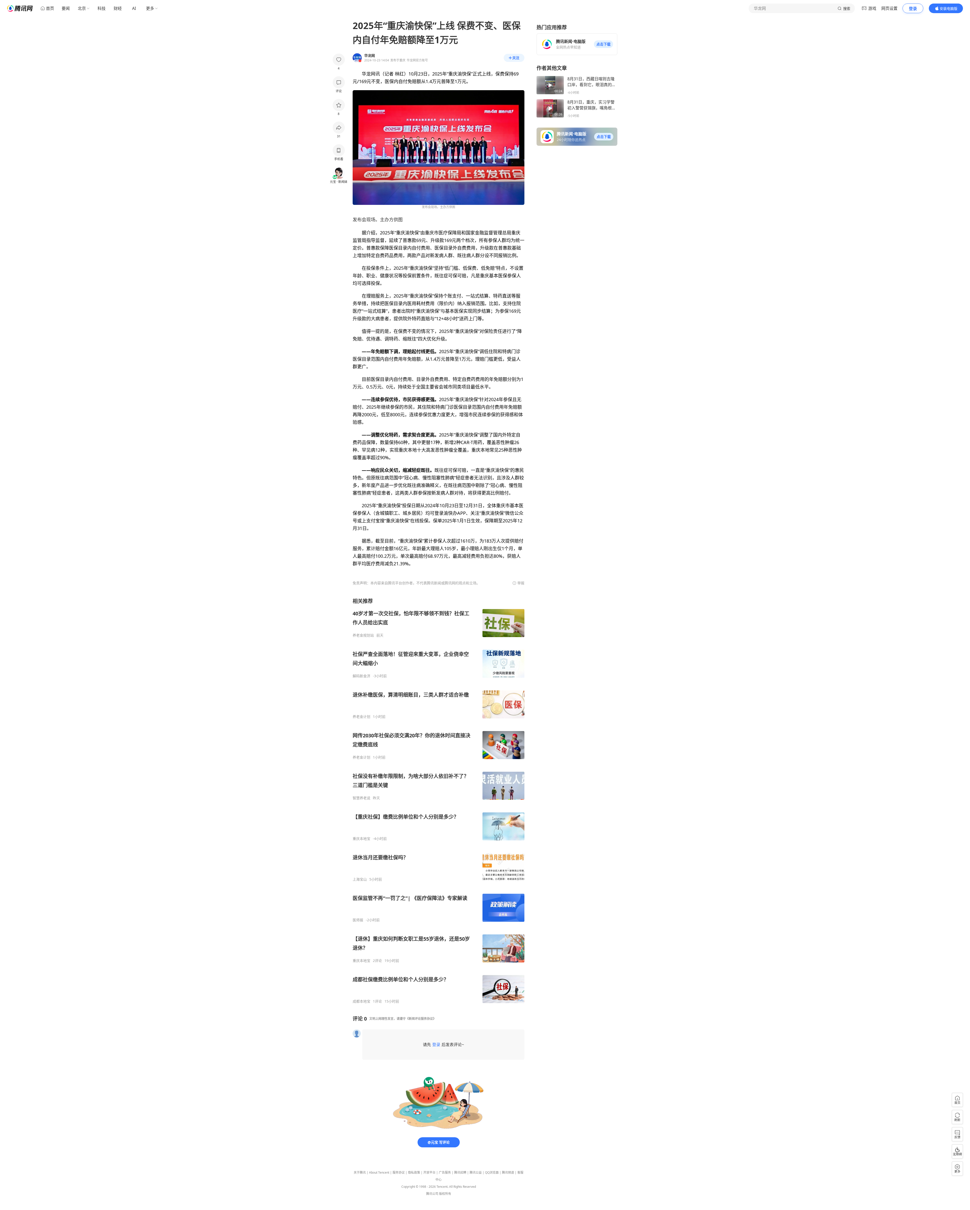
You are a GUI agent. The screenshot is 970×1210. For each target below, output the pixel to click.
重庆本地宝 (361, 838)
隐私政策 (414, 1172)
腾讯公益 (476, 1172)
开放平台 (429, 1172)
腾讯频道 (508, 1172)
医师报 (358, 920)
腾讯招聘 (460, 1172)
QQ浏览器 (492, 1172)
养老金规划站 (363, 635)
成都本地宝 (361, 1001)
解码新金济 (361, 676)
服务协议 (399, 1172)
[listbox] (438, 800)
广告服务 (445, 1172)
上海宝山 (360, 879)
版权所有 (445, 1194)
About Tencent (379, 1172)
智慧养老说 (361, 798)
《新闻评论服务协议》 (421, 1019)
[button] (603, 44)
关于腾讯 (360, 1172)
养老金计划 (361, 716)
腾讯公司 (432, 1194)
